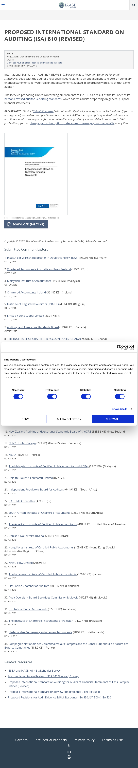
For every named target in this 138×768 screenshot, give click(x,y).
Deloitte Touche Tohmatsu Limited (31, 478)
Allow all (113, 418)
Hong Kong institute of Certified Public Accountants (41, 547)
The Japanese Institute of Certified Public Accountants (43, 574)
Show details (119, 409)
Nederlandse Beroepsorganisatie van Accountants (40, 632)
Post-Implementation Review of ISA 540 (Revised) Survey (43, 676)
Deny (25, 418)
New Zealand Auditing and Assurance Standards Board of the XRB (50, 431)
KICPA (12, 455)
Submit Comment (43, 111)
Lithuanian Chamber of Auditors (29, 586)
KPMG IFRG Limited (21, 563)
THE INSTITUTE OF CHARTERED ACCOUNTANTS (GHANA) (44, 339)
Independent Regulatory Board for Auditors (36, 489)
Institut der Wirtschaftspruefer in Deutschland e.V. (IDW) (42, 258)
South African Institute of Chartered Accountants (39, 513)
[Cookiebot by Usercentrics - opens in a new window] (119, 347)
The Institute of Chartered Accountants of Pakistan (41, 621)
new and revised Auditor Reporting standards (33, 99)
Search (134, 5)
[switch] (52, 396)
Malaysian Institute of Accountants (29, 281)
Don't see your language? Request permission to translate (34, 62)
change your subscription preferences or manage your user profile (72, 123)
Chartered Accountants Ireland (26, 292)
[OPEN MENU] (3, 5)
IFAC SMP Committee (22, 501)
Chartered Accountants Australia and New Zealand (39, 269)
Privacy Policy (84, 740)
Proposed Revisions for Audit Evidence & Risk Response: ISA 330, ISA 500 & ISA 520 (59, 697)
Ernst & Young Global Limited (25, 315)
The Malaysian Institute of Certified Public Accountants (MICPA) (49, 466)
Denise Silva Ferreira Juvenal (26, 536)
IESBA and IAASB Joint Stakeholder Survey (34, 670)
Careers (21, 740)
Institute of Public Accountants (28, 609)
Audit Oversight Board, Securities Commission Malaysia (43, 597)
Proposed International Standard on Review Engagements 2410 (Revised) (54, 692)
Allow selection (69, 418)
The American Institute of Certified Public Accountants (43, 524)
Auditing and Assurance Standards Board (33, 327)
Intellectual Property (50, 740)
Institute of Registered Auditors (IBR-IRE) (33, 304)
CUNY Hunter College (22, 443)
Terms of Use (112, 740)
